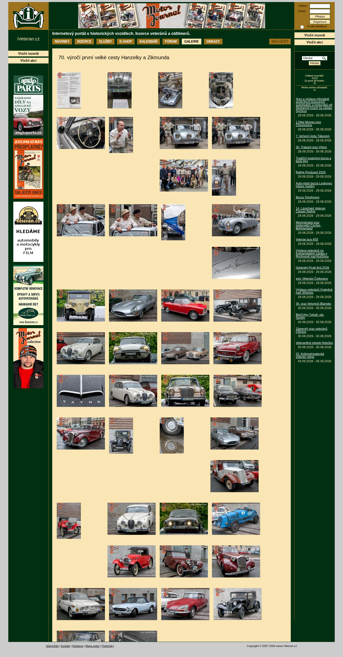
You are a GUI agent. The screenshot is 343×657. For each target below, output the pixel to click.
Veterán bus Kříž (307, 239)
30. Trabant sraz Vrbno (311, 147)
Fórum (171, 41)
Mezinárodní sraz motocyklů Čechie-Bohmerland (308, 225)
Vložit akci (315, 42)
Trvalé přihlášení (317, 26)
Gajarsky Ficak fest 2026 (312, 267)
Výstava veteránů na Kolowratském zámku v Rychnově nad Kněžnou (312, 253)
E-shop (126, 41)
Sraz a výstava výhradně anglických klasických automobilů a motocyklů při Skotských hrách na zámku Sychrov (314, 105)
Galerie (191, 41)
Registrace (320, 21)
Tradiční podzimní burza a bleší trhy (313, 160)
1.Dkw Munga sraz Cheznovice (308, 124)
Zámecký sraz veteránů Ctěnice (311, 330)
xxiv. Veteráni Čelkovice (312, 278)
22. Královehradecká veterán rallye (310, 355)
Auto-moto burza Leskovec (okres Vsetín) (314, 185)
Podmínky (108, 645)
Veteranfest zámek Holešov (314, 342)
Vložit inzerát (314, 35)
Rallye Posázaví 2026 (311, 172)
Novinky (62, 41)
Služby (105, 41)
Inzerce (84, 41)
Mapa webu (92, 645)
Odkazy (213, 41)
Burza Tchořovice (307, 197)
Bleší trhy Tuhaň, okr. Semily (310, 316)
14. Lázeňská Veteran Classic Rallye (310, 210)
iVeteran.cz (28, 38)
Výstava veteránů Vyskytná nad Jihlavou (314, 291)
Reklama (77, 645)
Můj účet (280, 41)
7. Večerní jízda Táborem (313, 136)
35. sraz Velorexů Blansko (313, 303)
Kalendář (148, 41)
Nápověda (52, 645)
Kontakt (65, 645)
